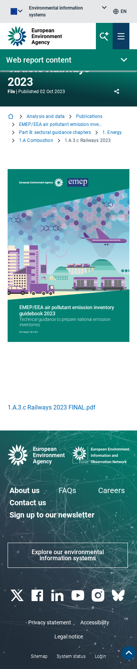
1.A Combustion (36, 140)
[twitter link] (17, 595)
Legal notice (68, 637)
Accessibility (94, 622)
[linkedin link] (58, 595)
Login (100, 656)
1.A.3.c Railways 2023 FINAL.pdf (52, 407)
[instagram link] (98, 595)
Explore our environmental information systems (68, 555)
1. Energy (112, 132)
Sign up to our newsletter (52, 514)
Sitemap (39, 656)
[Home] (11, 117)
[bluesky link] (119, 595)
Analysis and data (46, 116)
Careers (111, 490)
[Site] (46, 36)
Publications (89, 116)
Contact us (28, 502)
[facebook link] (38, 595)
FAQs (67, 490)
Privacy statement (49, 622)
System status (71, 656)
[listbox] (68, 11)
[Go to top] (128, 653)
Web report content (39, 59)
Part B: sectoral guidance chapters (55, 132)
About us (25, 490)
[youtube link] (78, 595)
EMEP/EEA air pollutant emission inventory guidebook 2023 (61, 124)
